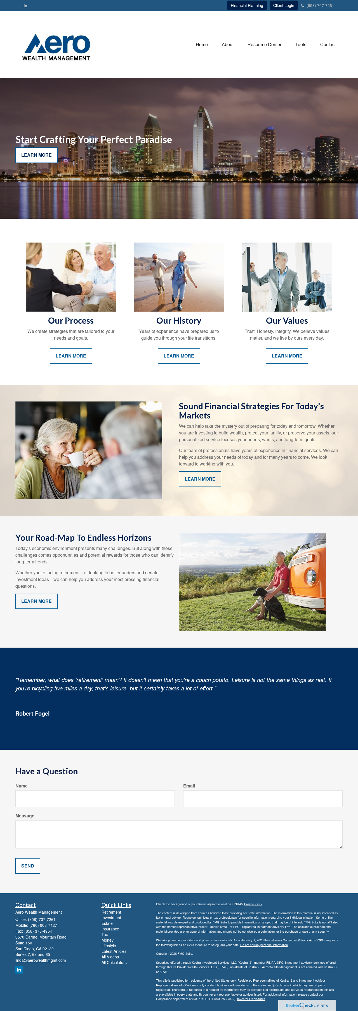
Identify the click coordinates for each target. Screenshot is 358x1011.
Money (108, 940)
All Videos (110, 957)
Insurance (110, 929)
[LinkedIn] (25, 5)
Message (24, 816)
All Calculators (114, 962)
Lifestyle (109, 945)
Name (21, 786)
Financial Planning (247, 5)
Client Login (283, 5)
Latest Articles (114, 951)
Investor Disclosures (251, 998)
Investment (111, 917)
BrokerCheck (253, 904)
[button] (228, 44)
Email (189, 786)
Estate (107, 923)
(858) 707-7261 (320, 5)
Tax (105, 934)
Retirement (111, 912)
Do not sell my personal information (264, 944)
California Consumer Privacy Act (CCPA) (297, 940)
